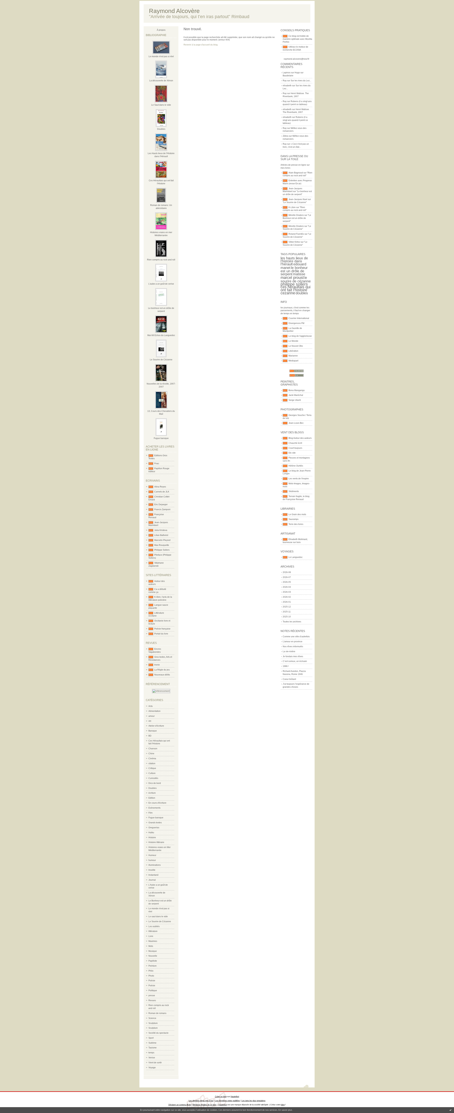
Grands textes (155, 822)
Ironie (157, 665)
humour (152, 860)
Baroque (152, 731)
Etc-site (292, 453)
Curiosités (153, 778)
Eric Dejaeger (161, 504)
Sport (151, 1038)
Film (150, 813)
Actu (150, 706)
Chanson (152, 748)
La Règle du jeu (162, 670)
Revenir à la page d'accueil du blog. (201, 44)
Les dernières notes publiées (227, 1101)
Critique (152, 768)
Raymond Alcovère (174, 11)
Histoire (152, 837)
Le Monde (293, 341)
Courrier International (299, 318)
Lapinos (286, 72)
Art (149, 721)
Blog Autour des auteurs (300, 438)
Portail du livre (161, 633)
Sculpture (153, 1023)
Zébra (285, 136)
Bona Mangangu (297, 390)
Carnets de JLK (161, 491)
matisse (299, 274)
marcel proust (292, 277)
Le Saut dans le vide (161, 105)
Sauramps (293, 519)
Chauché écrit (295, 443)
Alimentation (154, 711)
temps (151, 1052)
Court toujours (295, 448)
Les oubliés (154, 926)
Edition (151, 798)
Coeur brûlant (289, 679)
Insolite (151, 870)
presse (151, 995)
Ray (285, 80)
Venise (151, 1057)
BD (149, 736)
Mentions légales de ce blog (204, 1105)
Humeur (152, 855)
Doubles (161, 129)
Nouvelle (152, 956)
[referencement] (161, 691)
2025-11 (287, 611)
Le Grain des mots (297, 514)
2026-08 (287, 572)
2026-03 (287, 592)
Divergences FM (296, 323)
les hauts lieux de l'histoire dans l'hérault (294, 261)
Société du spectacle (158, 1033)
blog (283, 1105)
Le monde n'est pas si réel (161, 56)
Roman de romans (157, 1013)
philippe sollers (294, 284)
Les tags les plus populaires (253, 1101)
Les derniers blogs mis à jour (201, 1101)
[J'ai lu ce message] (450, 1110)
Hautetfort (235, 1096)
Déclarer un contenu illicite (179, 1105)
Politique (152, 990)
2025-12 (287, 606)
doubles (302, 293)
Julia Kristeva (160, 530)
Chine (151, 753)
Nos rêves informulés (293, 646)
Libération (293, 351)
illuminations (154, 865)
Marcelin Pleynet (162, 540)
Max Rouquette (161, 545)
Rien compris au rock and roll (161, 259)
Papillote (152, 961)
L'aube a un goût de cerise (161, 284)
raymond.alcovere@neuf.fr (296, 59)
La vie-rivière (289, 651)
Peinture (152, 966)
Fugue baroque (161, 438)
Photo (151, 976)
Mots (150, 946)
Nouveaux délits (162, 674)
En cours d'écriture (157, 803)
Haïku (151, 832)
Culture (152, 773)
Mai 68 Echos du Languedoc (161, 335)
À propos (161, 30)
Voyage (152, 1067)
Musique (152, 951)
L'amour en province (292, 641)
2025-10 (287, 616)
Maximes (152, 941)
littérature (152, 931)
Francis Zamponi (162, 509)
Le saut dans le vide (158, 916)
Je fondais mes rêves (293, 656)
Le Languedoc (296, 557)
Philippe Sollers (162, 550)
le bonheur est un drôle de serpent (294, 271)
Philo (150, 971)
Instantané (153, 875)
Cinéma (152, 758)
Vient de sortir (155, 1062)
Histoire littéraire (156, 842)
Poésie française (162, 629)
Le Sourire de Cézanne (161, 359)
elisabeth (287, 85)
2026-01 (287, 602)
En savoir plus (285, 1110)
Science (152, 1018)
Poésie (151, 980)
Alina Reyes (160, 486)
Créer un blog (221, 1096)
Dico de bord (154, 783)
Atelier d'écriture (156, 726)
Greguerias (153, 827)
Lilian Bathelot (161, 535)
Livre (150, 936)
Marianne (293, 355)
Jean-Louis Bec (296, 423)
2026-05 (287, 582)
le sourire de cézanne (296, 279)
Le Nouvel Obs (296, 346)
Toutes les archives (292, 621)
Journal (152, 880)
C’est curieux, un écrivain (295, 661)
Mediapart (293, 360)
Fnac (156, 463)
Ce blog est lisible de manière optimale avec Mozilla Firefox (297, 39)
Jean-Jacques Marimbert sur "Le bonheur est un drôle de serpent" (297, 191)
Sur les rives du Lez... (301, 80)
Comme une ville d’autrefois (296, 636)
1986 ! (286, 666)
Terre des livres (296, 524)
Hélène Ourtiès (296, 466)
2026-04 (287, 587)
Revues (152, 1000)
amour (151, 716)
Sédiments (294, 491)
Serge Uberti (295, 400)
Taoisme (152, 1047)
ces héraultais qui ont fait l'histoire (296, 288)
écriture (152, 793)
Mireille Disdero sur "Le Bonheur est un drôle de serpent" (297, 218)
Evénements (154, 808)
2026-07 (287, 577)
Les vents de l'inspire (299, 478)
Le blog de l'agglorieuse (300, 336)
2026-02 (287, 597)
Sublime (152, 1043)
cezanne (288, 293)
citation (151, 763)
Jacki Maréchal (296, 395)
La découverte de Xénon (161, 80)
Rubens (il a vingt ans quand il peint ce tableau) (295, 120)
